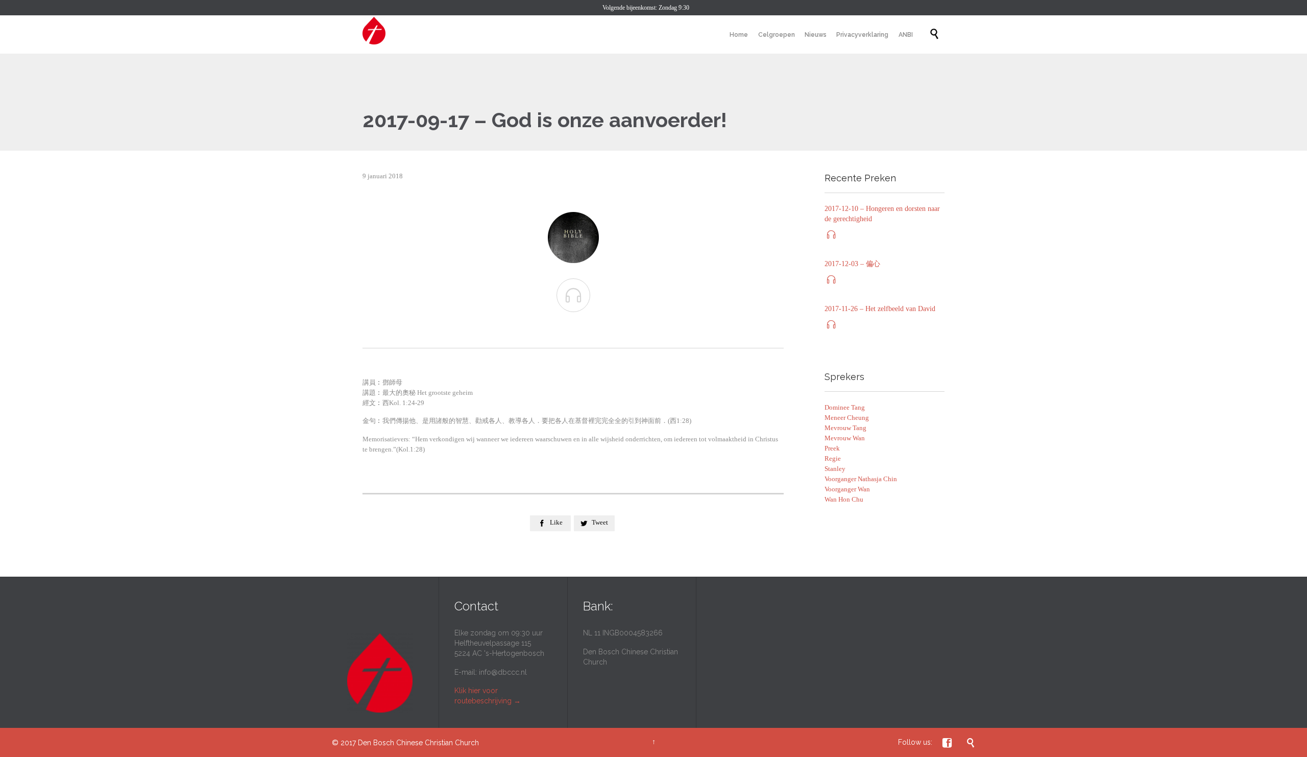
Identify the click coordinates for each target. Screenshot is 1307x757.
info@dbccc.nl (503, 672)
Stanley (835, 468)
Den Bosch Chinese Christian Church (418, 743)
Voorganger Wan (847, 489)
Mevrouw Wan (845, 438)
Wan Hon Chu (844, 499)
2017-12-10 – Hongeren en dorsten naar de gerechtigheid (882, 214)
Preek (832, 448)
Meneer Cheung (847, 417)
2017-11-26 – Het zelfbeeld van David (880, 309)
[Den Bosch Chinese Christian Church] (373, 30)
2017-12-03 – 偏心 (852, 264)
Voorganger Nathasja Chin (861, 479)
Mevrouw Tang (845, 428)
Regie (833, 458)
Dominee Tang (845, 407)
